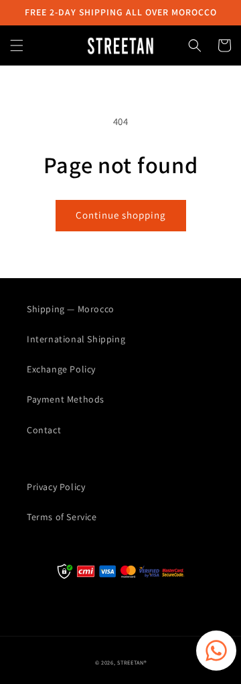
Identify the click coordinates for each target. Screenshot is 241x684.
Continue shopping (121, 215)
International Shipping (76, 339)
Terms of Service (62, 517)
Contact (44, 430)
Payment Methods (65, 399)
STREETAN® (131, 662)
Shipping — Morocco (70, 309)
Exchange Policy (61, 369)
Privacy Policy (56, 487)
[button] (16, 45)
